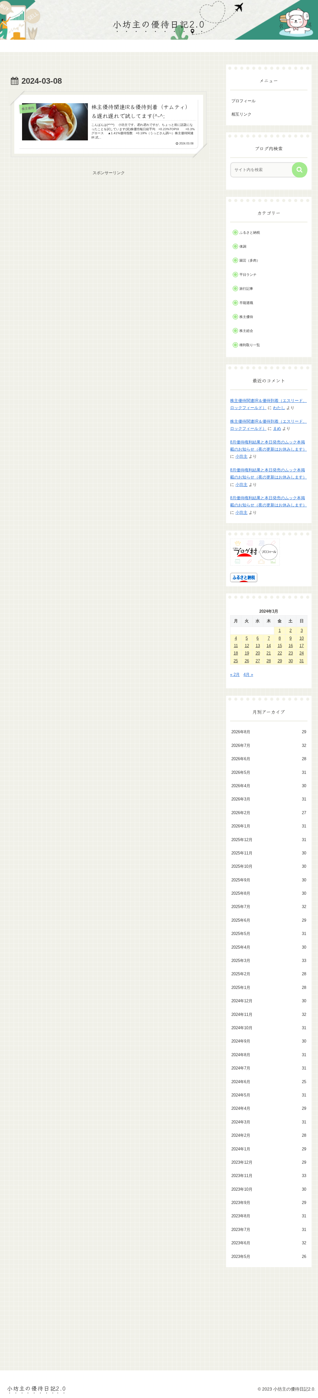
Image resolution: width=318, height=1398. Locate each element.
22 (280, 653)
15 (280, 645)
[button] (299, 170)
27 (258, 661)
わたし (279, 407)
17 (301, 645)
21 (268, 653)
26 (247, 661)
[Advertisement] (109, 219)
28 (268, 661)
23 (290, 653)
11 (236, 645)
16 (290, 645)
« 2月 (235, 674)
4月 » (248, 674)
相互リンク (241, 114)
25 (236, 661)
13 (258, 645)
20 (258, 653)
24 (301, 653)
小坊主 (241, 456)
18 (236, 653)
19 (247, 653)
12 (247, 645)
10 (301, 638)
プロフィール (243, 101)
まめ (277, 428)
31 (301, 661)
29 (280, 661)
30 (290, 661)
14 (268, 645)
